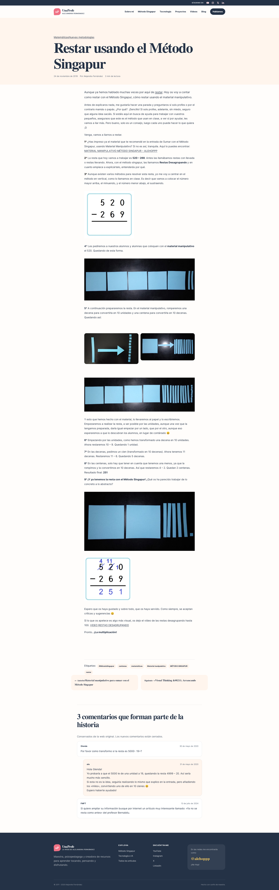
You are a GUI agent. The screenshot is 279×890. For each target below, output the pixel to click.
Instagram (158, 856)
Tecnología (165, 11)
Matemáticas (61, 37)
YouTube (157, 851)
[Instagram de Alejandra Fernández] (212, 2)
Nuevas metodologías (81, 37)
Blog (203, 11)
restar (158, 92)
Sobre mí (129, 11)
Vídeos (193, 11)
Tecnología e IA (125, 856)
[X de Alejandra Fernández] (217, 2)
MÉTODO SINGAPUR (178, 666)
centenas (123, 666)
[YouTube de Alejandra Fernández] (207, 2)
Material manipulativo (156, 666)
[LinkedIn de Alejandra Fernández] (223, 2)
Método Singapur (147, 11)
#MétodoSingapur (106, 666)
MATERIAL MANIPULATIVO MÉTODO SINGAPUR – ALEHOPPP (120, 150)
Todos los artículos (127, 861)
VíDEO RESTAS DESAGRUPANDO (109, 625)
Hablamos (218, 11)
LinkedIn (157, 865)
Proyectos (180, 11)
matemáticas (137, 666)
